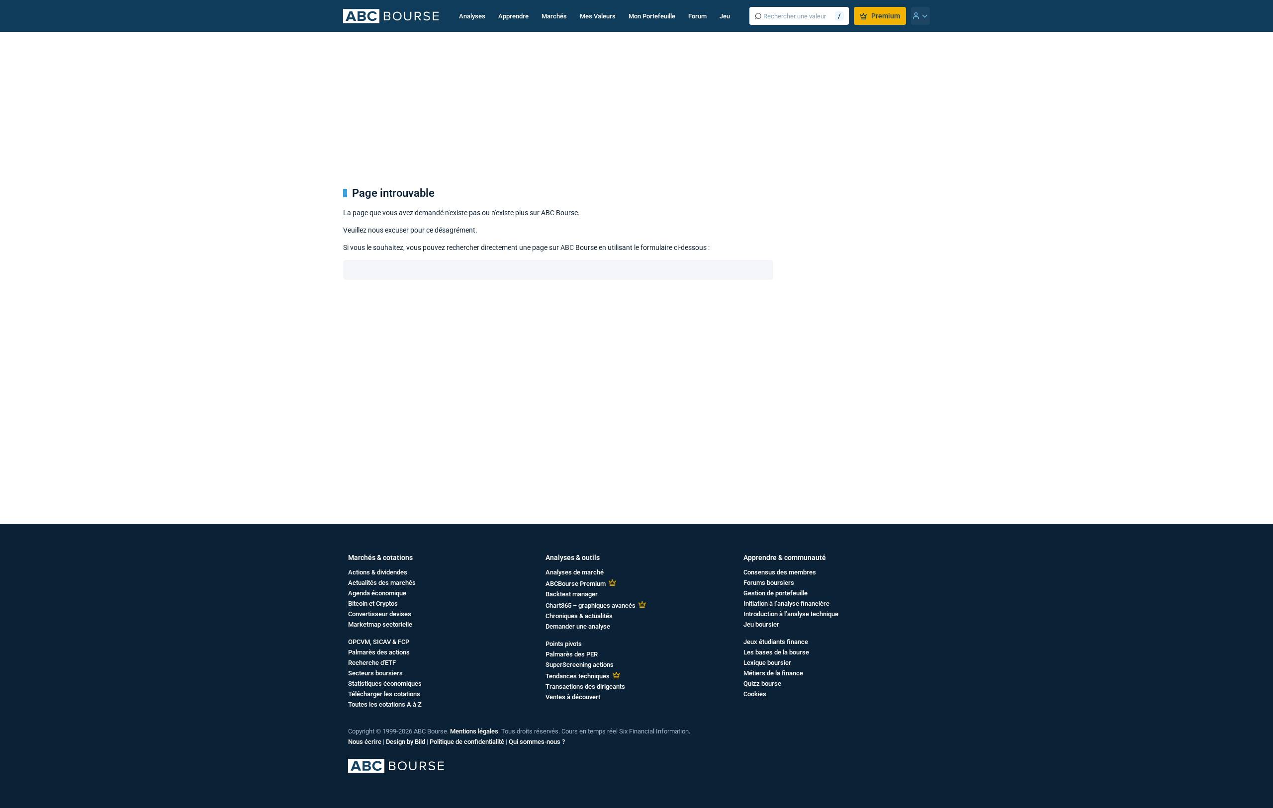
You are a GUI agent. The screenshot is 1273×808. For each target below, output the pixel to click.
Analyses (472, 16)
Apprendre (513, 16)
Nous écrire (364, 741)
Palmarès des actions (379, 652)
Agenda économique (377, 593)
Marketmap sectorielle (380, 624)
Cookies (754, 694)
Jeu (725, 16)
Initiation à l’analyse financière (786, 603)
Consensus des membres (779, 572)
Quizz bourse (762, 683)
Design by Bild (405, 741)
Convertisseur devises (379, 614)
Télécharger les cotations (384, 694)
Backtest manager (572, 594)
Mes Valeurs (598, 16)
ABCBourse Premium (576, 583)
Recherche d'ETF (372, 662)
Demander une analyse (578, 626)
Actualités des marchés (382, 582)
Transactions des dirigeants (585, 686)
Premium (885, 16)
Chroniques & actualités (579, 616)
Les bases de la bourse (776, 652)
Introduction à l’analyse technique (790, 614)
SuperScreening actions (580, 664)
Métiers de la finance (773, 673)
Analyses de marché (575, 572)
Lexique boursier (767, 662)
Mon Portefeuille (652, 16)
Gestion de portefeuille (775, 593)
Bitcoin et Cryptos (373, 603)
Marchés (554, 16)
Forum (697, 16)
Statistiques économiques (385, 683)
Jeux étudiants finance (775, 642)
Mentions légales (474, 731)
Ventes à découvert (573, 697)
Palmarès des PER (572, 654)
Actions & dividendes (377, 572)
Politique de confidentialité (467, 741)
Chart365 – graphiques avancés (591, 605)
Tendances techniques (578, 676)
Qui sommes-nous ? (537, 741)
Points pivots (564, 643)
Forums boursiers (768, 582)
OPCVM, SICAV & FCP (378, 642)
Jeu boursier (761, 624)
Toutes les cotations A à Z (385, 704)
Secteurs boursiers (375, 673)
